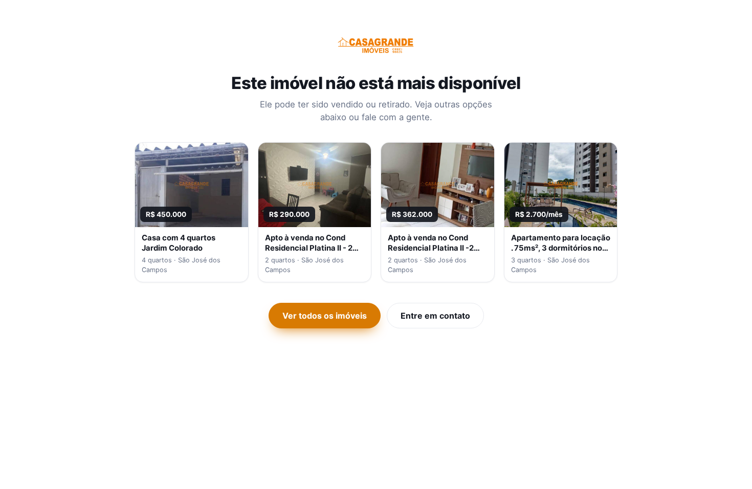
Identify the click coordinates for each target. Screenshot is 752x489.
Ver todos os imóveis (324, 315)
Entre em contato (435, 315)
